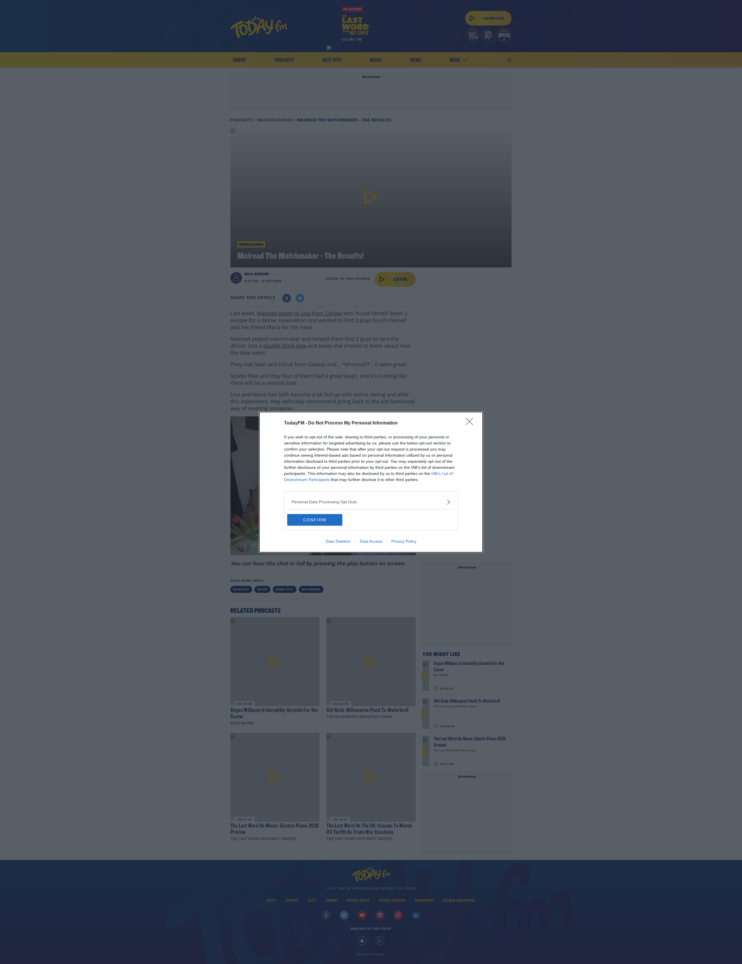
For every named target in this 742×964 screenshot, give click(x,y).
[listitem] (371, 502)
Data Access (371, 541)
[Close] (471, 423)
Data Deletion (338, 541)
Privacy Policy (404, 541)
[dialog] (371, 482)
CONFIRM (314, 519)
